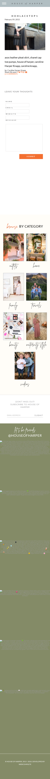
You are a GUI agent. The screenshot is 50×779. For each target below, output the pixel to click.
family (13, 305)
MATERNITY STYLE (36, 344)
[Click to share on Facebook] (17, 72)
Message (11, 120)
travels (36, 305)
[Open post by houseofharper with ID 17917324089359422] (25, 615)
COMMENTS (12, 74)
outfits (14, 265)
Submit (38, 415)
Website (11, 114)
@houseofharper (25, 435)
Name (9, 101)
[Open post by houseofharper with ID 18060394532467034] (25, 515)
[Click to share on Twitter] (19, 72)
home (36, 265)
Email (9, 108)
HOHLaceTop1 (25, 16)
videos (25, 384)
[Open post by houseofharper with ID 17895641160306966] (25, 715)
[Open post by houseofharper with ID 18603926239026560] (25, 465)
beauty (13, 344)
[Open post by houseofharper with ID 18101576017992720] (25, 665)
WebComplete (25, 764)
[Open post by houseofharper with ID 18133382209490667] (25, 565)
